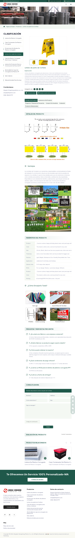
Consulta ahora (11, 507)
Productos (18, 26)
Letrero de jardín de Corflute (30, 26)
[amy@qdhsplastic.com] (73, 405)
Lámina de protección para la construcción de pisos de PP (13, 65)
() (55, 1)
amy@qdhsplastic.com (9, 92)
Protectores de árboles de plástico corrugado (12, 49)
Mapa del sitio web (8, 526)
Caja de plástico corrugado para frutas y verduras (12, 59)
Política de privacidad (9, 528)
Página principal (10, 26)
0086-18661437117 (8, 95)
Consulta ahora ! (37, 479)
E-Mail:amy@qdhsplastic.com (12, 1)
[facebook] (34, 89)
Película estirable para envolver (13, 80)
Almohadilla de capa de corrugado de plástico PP (12, 70)
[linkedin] (42, 89)
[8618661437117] (73, 397)
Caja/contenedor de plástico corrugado (13, 43)
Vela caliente (8, 76)
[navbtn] (71, 4)
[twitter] (14, 514)
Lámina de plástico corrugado (13, 38)
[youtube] (40, 89)
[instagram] (37, 89)
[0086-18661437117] (73, 401)
